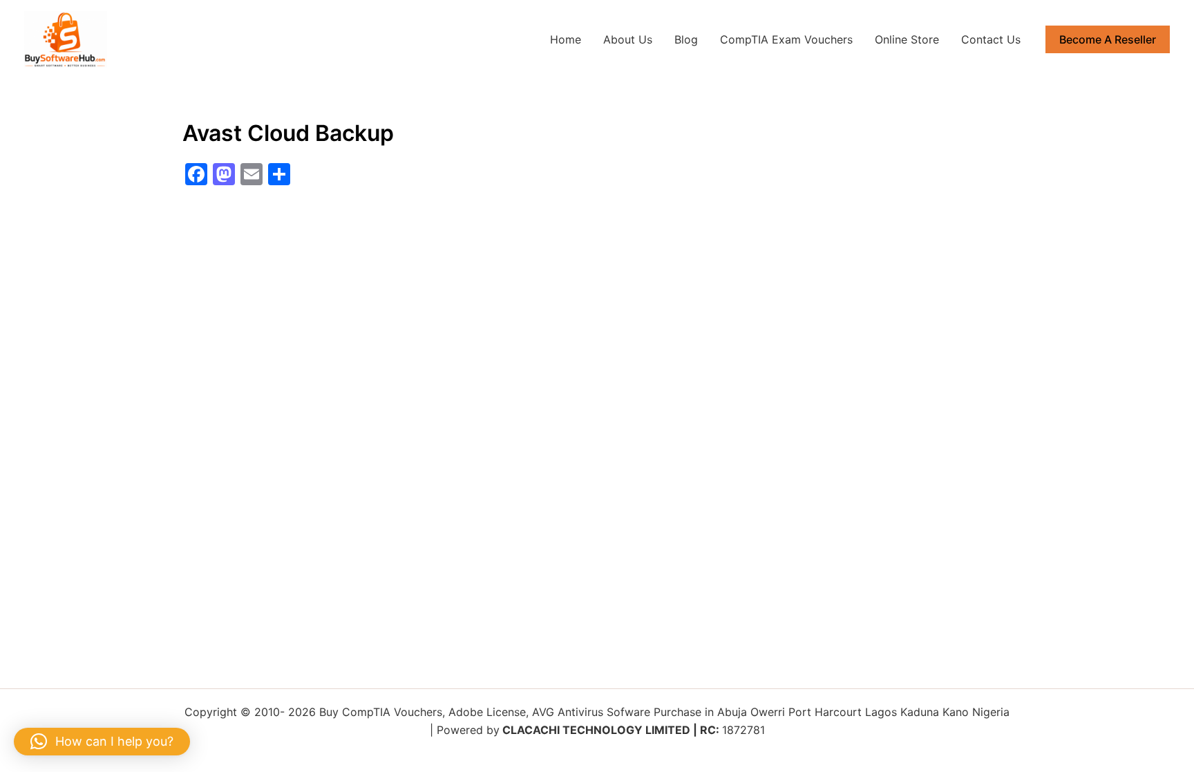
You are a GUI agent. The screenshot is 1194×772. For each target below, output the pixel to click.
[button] (1107, 39)
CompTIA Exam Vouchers (786, 39)
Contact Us (991, 39)
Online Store (907, 39)
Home (565, 39)
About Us (627, 39)
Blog (686, 39)
